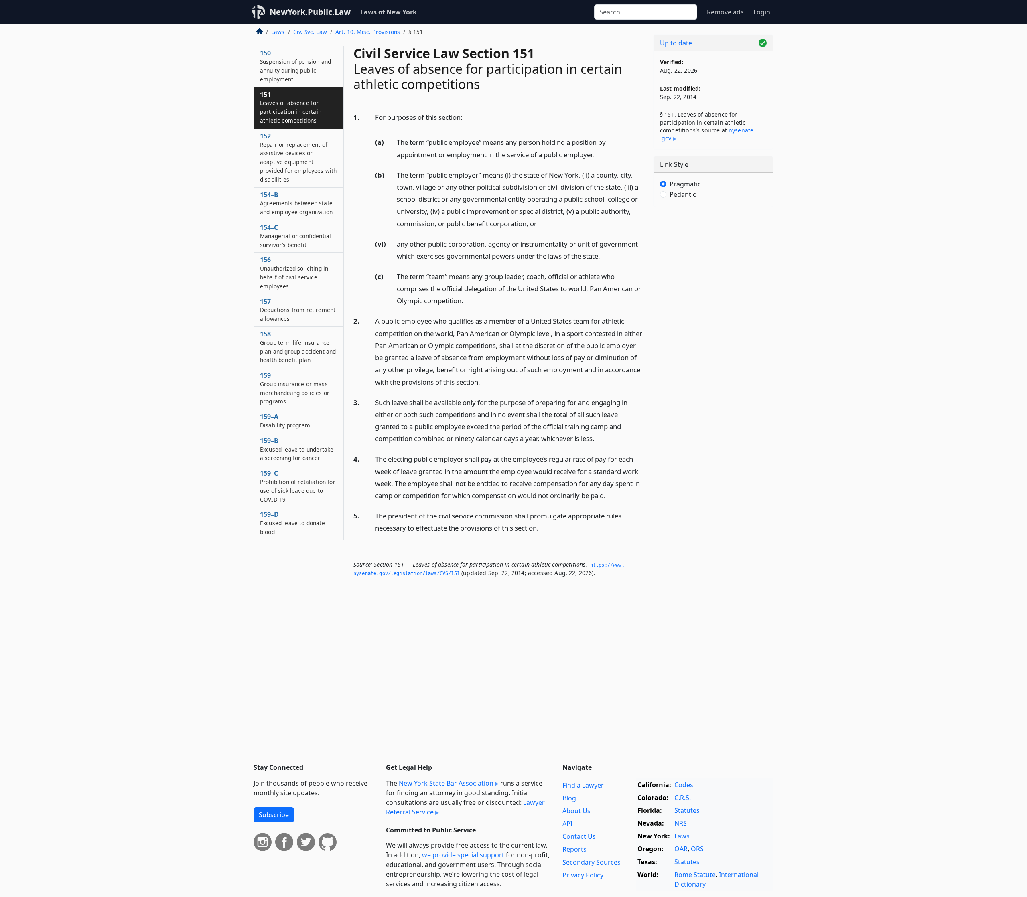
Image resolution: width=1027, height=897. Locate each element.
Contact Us (579, 836)
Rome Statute (695, 874)
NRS (680, 823)
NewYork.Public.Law (310, 11)
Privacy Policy (582, 875)
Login (761, 12)
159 (294, 388)
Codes (683, 784)
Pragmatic (685, 184)
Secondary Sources (591, 862)
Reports (574, 849)
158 (298, 347)
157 (297, 310)
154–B (296, 203)
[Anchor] (467, 116)
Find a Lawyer (583, 785)
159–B (296, 449)
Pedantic (683, 194)
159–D (292, 523)
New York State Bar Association (446, 783)
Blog (569, 798)
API (567, 823)
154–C (295, 236)
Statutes (687, 810)
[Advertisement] (713, 338)
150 (295, 66)
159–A (285, 420)
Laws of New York (388, 12)
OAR (681, 848)
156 (294, 272)
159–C (297, 486)
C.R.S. (682, 797)
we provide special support (463, 854)
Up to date (676, 42)
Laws (278, 32)
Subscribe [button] (274, 814)
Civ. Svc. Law (310, 32)
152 (298, 157)
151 (290, 107)
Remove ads (725, 12)
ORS (697, 848)
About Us (576, 810)
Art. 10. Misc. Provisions (367, 32)
